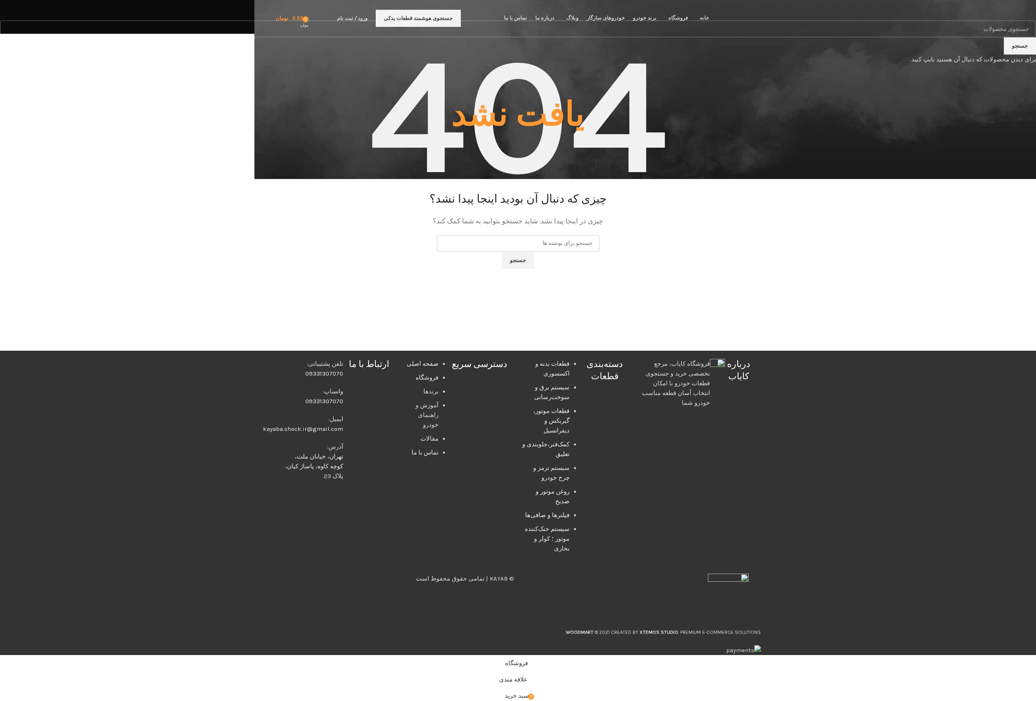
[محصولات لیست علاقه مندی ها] (317, 18)
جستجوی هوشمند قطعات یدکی (418, 18)
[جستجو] (329, 18)
